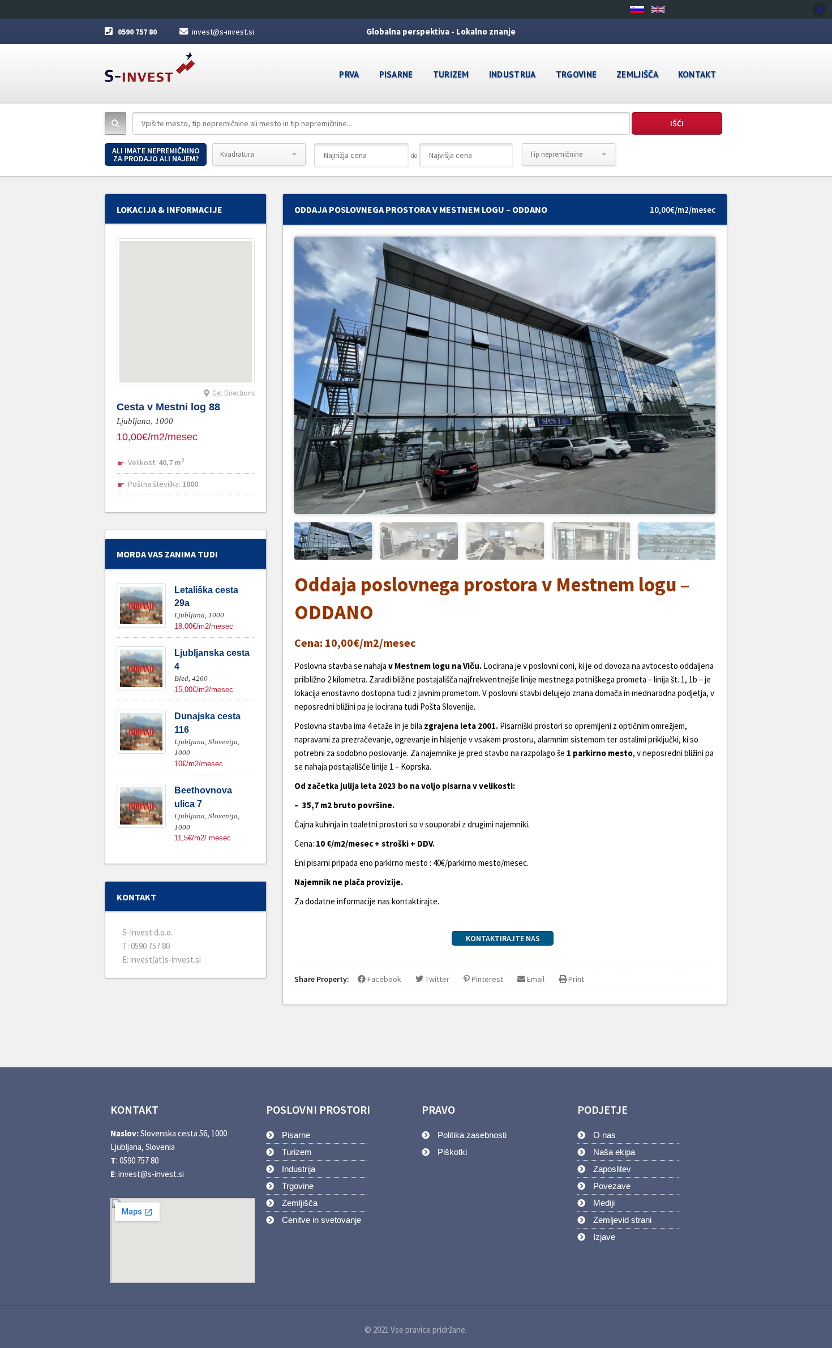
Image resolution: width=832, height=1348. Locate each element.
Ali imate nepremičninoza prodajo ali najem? (156, 154)
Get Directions (233, 393)
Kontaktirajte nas (503, 938)
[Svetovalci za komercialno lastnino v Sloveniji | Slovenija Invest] (150, 63)
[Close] (819, 9)
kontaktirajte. (414, 901)
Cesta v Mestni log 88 (168, 407)
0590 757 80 (137, 32)
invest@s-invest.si (223, 32)
